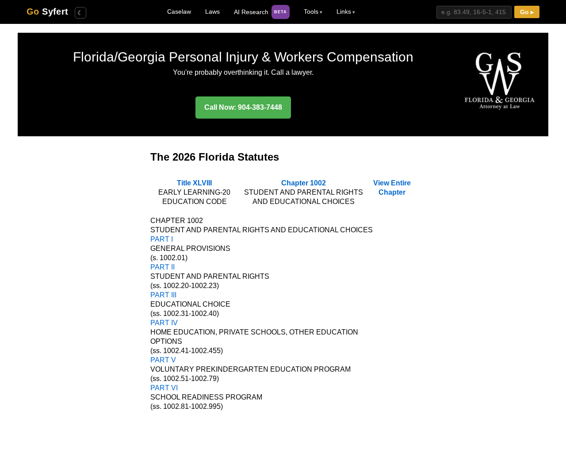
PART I (161, 239)
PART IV (164, 323)
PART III (163, 295)
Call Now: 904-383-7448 (243, 107)
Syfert (48, 11)
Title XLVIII (194, 183)
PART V (163, 360)
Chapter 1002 (303, 183)
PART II (162, 267)
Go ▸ (527, 12)
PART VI (164, 388)
